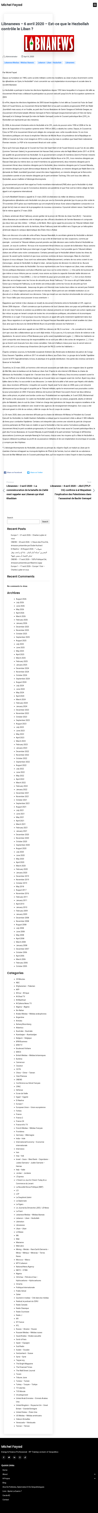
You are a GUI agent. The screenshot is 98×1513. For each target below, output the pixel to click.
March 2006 (21, 959)
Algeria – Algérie (22, 1007)
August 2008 (21, 925)
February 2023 (22, 744)
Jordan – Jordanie (23, 1173)
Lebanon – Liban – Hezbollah (27, 1218)
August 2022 (21, 765)
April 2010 (20, 904)
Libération (20, 1222)
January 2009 (21, 914)
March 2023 (21, 741)
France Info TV (22, 1125)
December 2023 (22, 710)
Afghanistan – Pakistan (25, 986)
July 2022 (20, 769)
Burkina (19, 1059)
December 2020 (22, 835)
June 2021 (20, 814)
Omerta (19, 1284)
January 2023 (21, 748)
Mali (17, 1239)
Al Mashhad (21, 1000)
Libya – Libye (21, 1229)
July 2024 (20, 686)
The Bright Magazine (24, 1364)
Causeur (19, 1066)
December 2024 (22, 668)
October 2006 (21, 952)
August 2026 (21, 599)
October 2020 (21, 841)
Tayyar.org (20, 1360)
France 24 (20, 1121)
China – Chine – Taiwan (25, 1073)
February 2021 (22, 828)
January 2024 (21, 706)
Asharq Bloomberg (23, 1024)
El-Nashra (20, 1100)
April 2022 (20, 779)
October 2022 (21, 758)
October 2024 (21, 675)
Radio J (19, 1315)
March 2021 (21, 824)
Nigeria (19, 1274)
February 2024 (22, 703)
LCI (17, 1190)
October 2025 (21, 634)
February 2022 (22, 786)
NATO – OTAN (21, 1270)
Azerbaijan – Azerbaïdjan (26, 1035)
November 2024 (22, 672)
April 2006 (20, 956)
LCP (17, 1194)
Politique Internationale (25, 1287)
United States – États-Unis (26, 1412)
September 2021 (23, 803)
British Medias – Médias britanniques (31, 1055)
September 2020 (23, 845)
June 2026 (20, 606)
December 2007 (22, 949)
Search (10, 518)
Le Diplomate (21, 1201)
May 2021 (20, 817)
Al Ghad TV (20, 996)
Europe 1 (19, 1104)
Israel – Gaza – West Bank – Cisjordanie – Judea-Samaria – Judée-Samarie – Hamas (32, 1162)
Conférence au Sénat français (28, 1083)
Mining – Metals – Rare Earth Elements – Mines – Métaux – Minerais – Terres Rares (32, 1252)
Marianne (20, 1242)
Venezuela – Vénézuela (25, 1423)
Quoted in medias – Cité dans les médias (32, 1298)
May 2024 (20, 693)
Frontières (20, 1132)
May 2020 (20, 859)
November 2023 (22, 713)
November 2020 (22, 838)
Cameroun (20, 1062)
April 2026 (20, 613)
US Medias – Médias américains (29, 1416)
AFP (17, 990)
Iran (17, 1152)
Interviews (20, 1149)
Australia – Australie (24, 1031)
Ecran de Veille (22, 1093)
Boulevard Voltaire (23, 1048)
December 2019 (22, 876)
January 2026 (21, 623)
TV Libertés (20, 1388)
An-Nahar (20, 1010)
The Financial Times (24, 1367)
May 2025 (20, 651)
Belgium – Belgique (24, 1038)
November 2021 (22, 796)
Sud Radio (20, 1346)
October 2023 (21, 717)
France (19, 1114)
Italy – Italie (20, 1170)
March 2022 (21, 783)
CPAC (18, 1087)
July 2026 (20, 602)
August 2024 (21, 682)
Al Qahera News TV (24, 1003)
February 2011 (22, 897)
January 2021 (21, 831)
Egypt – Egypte (22, 1097)
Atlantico (19, 1028)
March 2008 (21, 942)
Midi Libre (20, 1246)
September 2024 (23, 679)
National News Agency (25, 1267)
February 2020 (22, 869)
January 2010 (21, 907)
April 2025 (20, 654)
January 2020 (21, 873)
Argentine (20, 1017)
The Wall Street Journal (25, 1371)
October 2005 (21, 966)
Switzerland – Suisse (24, 1353)
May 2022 (20, 776)
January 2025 (21, 665)
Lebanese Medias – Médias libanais (30, 1215)
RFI (17, 1319)
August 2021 (21, 807)
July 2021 (20, 810)
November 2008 (22, 921)
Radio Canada (21, 1305)
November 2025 (22, 630)
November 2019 (22, 880)
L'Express (20, 1177)
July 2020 (20, 852)
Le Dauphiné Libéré (23, 1197)
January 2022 (21, 790)
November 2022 (22, 755)
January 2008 (21, 945)
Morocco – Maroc (23, 1260)
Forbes (19, 1111)
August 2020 (21, 848)
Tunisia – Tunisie (22, 1381)
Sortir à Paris (21, 1339)
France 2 (19, 1118)
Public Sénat (21, 1291)
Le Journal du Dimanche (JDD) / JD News (32, 1208)
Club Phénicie (21, 1076)
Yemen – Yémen (23, 1426)
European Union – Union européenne (31, 1107)
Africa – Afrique (22, 993)
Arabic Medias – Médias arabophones (31, 1014)
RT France (20, 1322)
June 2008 (20, 932)
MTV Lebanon (21, 1263)
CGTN (18, 1069)
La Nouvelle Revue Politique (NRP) (29, 1187)
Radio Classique (22, 1308)
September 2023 (23, 720)
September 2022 (23, 762)
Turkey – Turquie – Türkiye (26, 1384)
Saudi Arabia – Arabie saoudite (28, 1336)
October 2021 (21, 800)
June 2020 (20, 855)
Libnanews (70, 63)
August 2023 (21, 724)
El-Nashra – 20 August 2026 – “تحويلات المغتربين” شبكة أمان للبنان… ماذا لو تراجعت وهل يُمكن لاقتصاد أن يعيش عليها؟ (29, 552)
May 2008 (20, 935)
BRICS (18, 1052)
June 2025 (20, 647)
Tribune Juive (21, 1377)
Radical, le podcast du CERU (27, 1301)
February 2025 (22, 661)
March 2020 (21, 866)
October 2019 (21, 883)
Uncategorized (22, 1395)
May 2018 (20, 887)
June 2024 (20, 689)
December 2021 (22, 793)
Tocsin (18, 1374)
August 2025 (21, 641)
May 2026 (20, 609)
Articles (19, 1021)
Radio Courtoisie (22, 1312)
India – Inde (20, 1138)
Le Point (19, 1211)
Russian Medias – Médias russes (29, 1332)
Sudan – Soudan (22, 1350)
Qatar (18, 1294)
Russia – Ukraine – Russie (26, 1329)
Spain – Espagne (23, 1343)
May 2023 (20, 734)
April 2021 (20, 821)
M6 (17, 1235)
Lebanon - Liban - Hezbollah (50, 63)
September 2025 (23, 637)
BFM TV (19, 1045)
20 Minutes (20, 979)
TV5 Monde (20, 1391)
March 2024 (21, 699)
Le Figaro (19, 1204)
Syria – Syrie (21, 1357)
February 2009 (22, 911)
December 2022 (22, 751)
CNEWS (19, 1080)
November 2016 (22, 893)
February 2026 (22, 620)
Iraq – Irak (20, 1156)
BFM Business (21, 1041)
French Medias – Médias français (29, 1128)
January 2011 (21, 900)
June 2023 (20, 731)
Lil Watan (19, 1232)
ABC (18, 983)
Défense (19, 1090)
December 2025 (22, 627)
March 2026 (21, 616)
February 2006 (22, 963)
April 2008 (20, 938)
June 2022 (20, 772)
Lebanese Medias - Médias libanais (19, 63)
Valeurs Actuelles (23, 1419)
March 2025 (21, 658)
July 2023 (20, 727)
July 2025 (20, 644)
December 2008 (22, 918)
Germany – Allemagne (25, 1135)
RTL (17, 1326)
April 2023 (20, 738)
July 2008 (20, 928)
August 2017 (21, 890)
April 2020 (20, 862)
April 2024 (20, 696)
